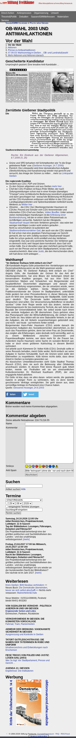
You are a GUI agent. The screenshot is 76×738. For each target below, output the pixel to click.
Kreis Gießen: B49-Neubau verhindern (25, 585)
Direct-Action (7, 13)
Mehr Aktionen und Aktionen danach (26, 55)
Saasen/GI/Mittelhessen (43, 16)
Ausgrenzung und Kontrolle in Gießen (24, 634)
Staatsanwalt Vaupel (19, 222)
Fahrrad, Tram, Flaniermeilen (20, 624)
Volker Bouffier (52, 212)
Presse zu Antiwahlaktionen (21, 50)
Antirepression (24, 13)
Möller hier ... (28, 204)
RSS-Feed (65, 734)
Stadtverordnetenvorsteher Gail (25, 230)
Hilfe (23, 489)
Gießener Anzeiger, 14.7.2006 (48, 165)
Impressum (49, 734)
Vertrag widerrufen (38, 736)
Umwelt (54, 13)
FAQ (57, 734)
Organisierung (41, 13)
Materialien (63, 16)
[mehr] (26, 539)
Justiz (41, 251)
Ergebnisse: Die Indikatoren (19, 671)
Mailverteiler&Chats (27, 593)
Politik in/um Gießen (39, 23)
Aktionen (12, 47)
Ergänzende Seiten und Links (21, 611)
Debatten (23, 16)
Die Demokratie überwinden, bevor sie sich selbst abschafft (27, 589)
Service (5, 20)
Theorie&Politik (9, 16)
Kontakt (40, 734)
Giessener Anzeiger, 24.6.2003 (28, 387)
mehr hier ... (58, 186)
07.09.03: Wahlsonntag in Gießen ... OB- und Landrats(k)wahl (38, 52)
